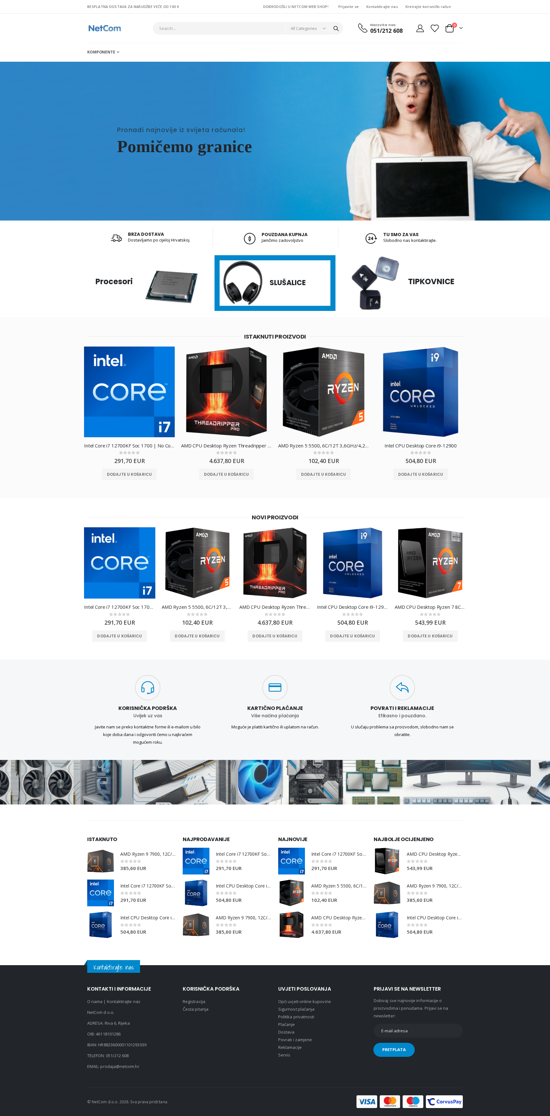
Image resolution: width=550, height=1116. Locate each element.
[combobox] (248, 28)
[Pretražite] (336, 28)
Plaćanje (286, 1024)
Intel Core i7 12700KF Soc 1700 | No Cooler (129, 445)
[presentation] (73, 396)
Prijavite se (348, 6)
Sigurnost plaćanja (296, 1009)
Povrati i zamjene (295, 1039)
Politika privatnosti (296, 1017)
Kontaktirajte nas (382, 6)
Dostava (286, 1032)
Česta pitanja (195, 1009)
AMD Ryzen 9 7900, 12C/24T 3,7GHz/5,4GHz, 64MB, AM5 (148, 854)
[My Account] (420, 28)
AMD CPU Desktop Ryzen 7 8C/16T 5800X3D (430, 607)
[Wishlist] (434, 28)
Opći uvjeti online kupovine (304, 1001)
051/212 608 (117, 1055)
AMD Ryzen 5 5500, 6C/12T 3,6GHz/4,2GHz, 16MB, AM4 (323, 445)
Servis (284, 1055)
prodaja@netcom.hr (119, 1066)
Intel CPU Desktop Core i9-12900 (420, 445)
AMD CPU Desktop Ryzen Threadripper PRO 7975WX (226, 445)
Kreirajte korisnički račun (428, 6)
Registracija (194, 1001)
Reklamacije (290, 1047)
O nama (94, 1001)
